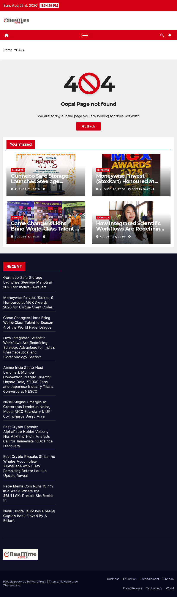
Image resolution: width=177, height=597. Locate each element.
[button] (162, 35)
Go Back (88, 126)
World (170, 588)
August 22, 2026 (28, 189)
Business (18, 170)
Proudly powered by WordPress (25, 581)
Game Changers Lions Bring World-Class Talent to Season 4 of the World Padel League (28, 322)
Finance (168, 579)
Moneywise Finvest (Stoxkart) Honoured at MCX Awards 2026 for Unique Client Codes (28, 302)
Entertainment (150, 579)
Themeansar (11, 585)
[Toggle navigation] (85, 35)
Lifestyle (103, 217)
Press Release (132, 588)
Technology (154, 588)
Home (7, 50)
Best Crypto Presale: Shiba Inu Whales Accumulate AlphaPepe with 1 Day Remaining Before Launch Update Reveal (29, 466)
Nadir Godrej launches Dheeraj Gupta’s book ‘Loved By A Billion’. (29, 516)
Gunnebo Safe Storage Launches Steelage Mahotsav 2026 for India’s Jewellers (28, 282)
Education (130, 579)
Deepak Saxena (143, 189)
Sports (17, 217)
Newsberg (67, 581)
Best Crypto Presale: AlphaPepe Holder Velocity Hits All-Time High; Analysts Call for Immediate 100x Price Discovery (28, 436)
